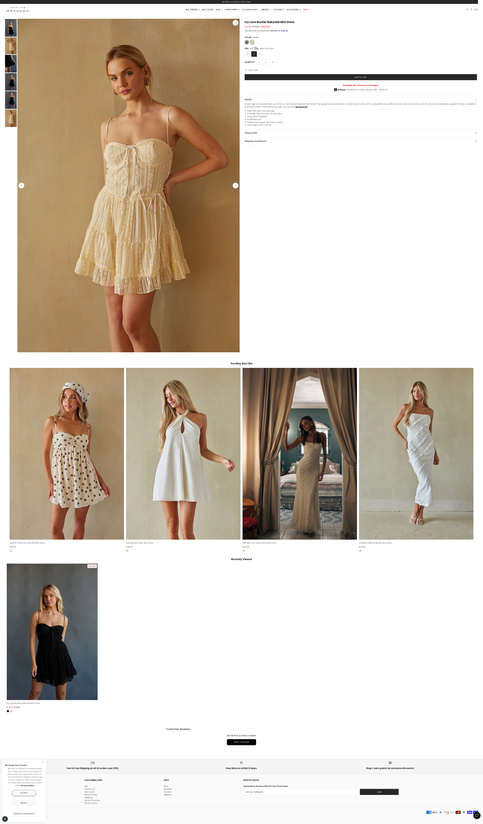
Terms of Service (92, 800)
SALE (305, 9)
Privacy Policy (90, 803)
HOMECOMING (231, 9)
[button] (5, 819)
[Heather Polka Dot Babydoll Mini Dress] (67, 454)
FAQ (86, 786)
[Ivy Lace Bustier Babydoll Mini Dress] (52, 632)
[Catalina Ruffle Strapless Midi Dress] (416, 454)
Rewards (168, 789)
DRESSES (265, 9)
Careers (167, 792)
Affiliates (168, 794)
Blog (166, 786)
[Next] (235, 185)
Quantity (250, 62)
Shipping (88, 797)
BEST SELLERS (207, 9)
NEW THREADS (192, 9)
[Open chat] (476, 815)
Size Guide (89, 792)
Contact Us (89, 789)
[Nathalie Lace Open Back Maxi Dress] (300, 454)
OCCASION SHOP (249, 9)
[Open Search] (467, 9)
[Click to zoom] (235, 23)
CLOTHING (277, 9)
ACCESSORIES (293, 9)
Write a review (241, 742)
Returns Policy (90, 794)
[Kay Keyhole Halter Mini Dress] (183, 454)
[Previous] (21, 185)
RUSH (218, 9)
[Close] (43, 762)
